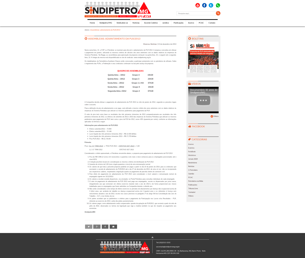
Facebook (198, 126)
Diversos (146, 44)
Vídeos (196, 83)
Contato (211, 23)
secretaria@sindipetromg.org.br (168, 247)
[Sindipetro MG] (118, 9)
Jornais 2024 (193, 159)
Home (92, 23)
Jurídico (165, 23)
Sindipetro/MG (105, 23)
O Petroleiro (193, 170)
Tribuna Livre (193, 188)
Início (87, 30)
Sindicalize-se (122, 23)
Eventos (191, 148)
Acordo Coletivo (151, 23)
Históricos (192, 155)
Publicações (178, 23)
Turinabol (191, 192)
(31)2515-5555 (164, 242)
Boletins (197, 38)
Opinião (191, 174)
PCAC (201, 23)
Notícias (136, 23)
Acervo (191, 23)
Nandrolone (192, 163)
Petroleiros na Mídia (195, 181)
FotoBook (192, 151)
